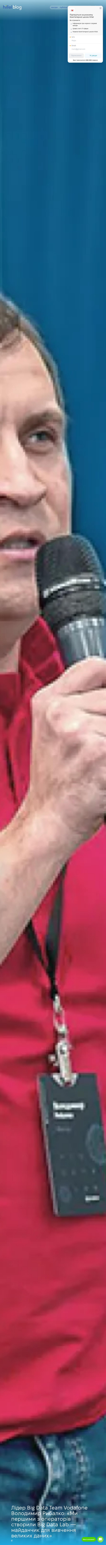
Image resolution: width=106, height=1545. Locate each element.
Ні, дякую (93, 55)
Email (74, 45)
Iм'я (73, 37)
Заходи (54, 7)
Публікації (64, 7)
